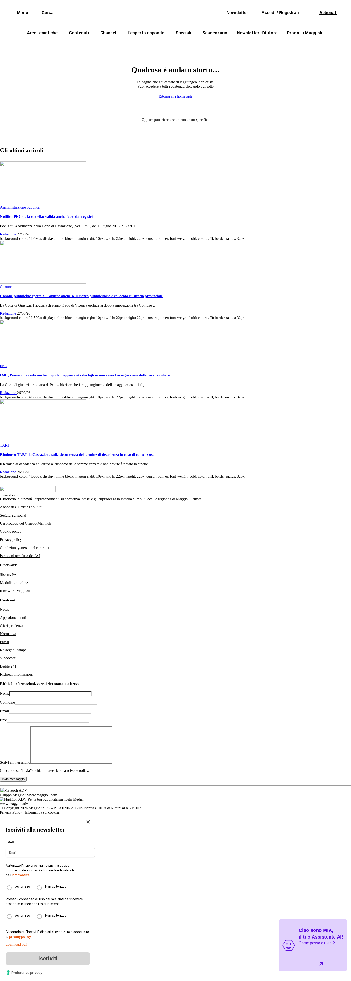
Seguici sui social (13, 515)
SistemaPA (8, 575)
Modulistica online (14, 583)
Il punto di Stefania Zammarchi (267, 44)
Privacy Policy (11, 812)
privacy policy (77, 770)
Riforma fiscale (137, 44)
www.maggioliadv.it (15, 804)
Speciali (183, 32)
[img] (88, 822)
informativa (21, 875)
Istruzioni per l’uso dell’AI (20, 556)
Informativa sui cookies (42, 812)
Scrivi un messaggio (15, 762)
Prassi (4, 642)
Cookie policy (10, 531)
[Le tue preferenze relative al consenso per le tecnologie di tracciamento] (25, 972)
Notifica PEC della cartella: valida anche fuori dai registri (46, 216)
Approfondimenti (13, 618)
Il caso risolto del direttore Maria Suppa (196, 44)
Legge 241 (8, 666)
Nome (4, 693)
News (4, 609)
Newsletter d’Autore (257, 32)
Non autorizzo (56, 886)
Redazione (8, 234)
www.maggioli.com (42, 795)
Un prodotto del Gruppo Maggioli (25, 523)
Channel (108, 32)
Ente (3, 720)
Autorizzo (22, 886)
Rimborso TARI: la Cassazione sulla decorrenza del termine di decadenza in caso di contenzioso (77, 455)
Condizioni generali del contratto (24, 548)
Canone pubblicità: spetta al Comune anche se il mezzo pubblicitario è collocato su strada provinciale (81, 296)
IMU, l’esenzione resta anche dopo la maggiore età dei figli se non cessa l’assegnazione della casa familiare (85, 375)
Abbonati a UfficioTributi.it (20, 507)
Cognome (7, 702)
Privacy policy (11, 539)
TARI (108, 44)
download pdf (16, 944)
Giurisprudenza (11, 626)
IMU (88, 44)
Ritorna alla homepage (175, 96)
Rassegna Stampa (13, 650)
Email (4, 711)
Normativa (8, 634)
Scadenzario (214, 32)
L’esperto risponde (146, 32)
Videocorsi (8, 658)
